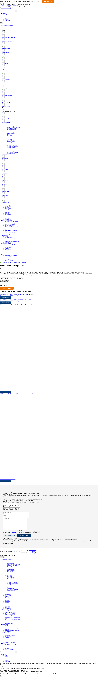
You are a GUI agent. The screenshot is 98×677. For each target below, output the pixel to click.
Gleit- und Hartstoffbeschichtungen (12, 238)
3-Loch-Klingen (5, 169)
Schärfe (6, 236)
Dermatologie (5, 75)
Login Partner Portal (31, 550)
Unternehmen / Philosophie (10, 246)
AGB (35, 553)
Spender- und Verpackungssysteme (12, 241)
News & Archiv (7, 251)
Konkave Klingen (5, 187)
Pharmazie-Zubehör (6, 83)
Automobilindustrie (6, 48)
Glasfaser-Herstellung (6, 45)
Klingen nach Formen (6, 154)
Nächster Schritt (24, 535)
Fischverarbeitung (5, 115)
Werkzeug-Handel (8, 142)
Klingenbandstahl (5, 202)
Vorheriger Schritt (10, 535)
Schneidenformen (8, 237)
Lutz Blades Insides (6, 243)
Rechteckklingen (5, 173)
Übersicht (6, 123)
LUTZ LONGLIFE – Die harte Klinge (12, 226)
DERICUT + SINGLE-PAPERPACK (11, 221)
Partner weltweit (8, 249)
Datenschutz (33, 552)
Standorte (7, 248)
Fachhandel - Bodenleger (7, 91)
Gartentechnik (5, 63)
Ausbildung (7, 259)
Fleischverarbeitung (6, 122)
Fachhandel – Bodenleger (12, 144)
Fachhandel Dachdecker (7, 102)
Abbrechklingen (5, 158)
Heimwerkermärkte (6, 106)
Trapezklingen (5, 195)
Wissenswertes (5, 235)
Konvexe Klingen (5, 191)
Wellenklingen (5, 180)
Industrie (6, 124)
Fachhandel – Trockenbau (12, 145)
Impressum (33, 551)
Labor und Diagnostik (6, 79)
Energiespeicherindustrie (7, 67)
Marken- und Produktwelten (7, 220)
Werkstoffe (7, 240)
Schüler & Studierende (9, 260)
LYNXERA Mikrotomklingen (10, 223)
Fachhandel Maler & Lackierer (8, 99)
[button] (4, 13)
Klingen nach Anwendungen (7, 25)
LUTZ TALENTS (8, 257)
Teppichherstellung (6, 56)
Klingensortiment (8, 242)
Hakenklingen (5, 199)
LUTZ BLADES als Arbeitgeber (11, 255)
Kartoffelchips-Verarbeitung (8, 118)
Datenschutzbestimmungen (16, 532)
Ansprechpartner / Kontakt (10, 244)
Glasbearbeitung (5, 59)
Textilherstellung (5, 52)
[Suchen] (16, 11)
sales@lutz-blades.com (12, 5)
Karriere (3, 254)
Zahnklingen (4, 184)
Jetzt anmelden (48, 1)
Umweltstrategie (8, 247)
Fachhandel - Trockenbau (7, 95)
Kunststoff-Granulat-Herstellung (8, 37)
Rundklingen (4, 176)
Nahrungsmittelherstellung (10, 149)
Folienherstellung (5, 33)
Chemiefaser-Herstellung (7, 41)
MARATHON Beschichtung (10, 224)
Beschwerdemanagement (10, 253)
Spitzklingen (4, 165)
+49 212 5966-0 (3, 5)
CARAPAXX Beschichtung (10, 225)
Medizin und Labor (8, 138)
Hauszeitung (7, 250)
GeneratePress (22, 555)
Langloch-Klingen (5, 162)
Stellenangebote (8, 256)
